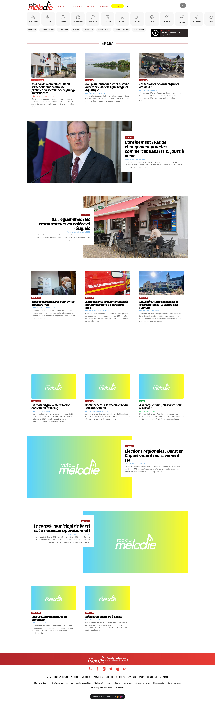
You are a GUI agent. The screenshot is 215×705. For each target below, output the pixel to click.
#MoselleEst (88, 30)
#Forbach (32, 30)
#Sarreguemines (47, 30)
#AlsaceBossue (104, 30)
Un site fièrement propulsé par (104, 696)
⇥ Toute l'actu (139, 30)
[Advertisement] (107, 348)
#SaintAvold (63, 30)
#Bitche (76, 30)
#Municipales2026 (121, 30)
